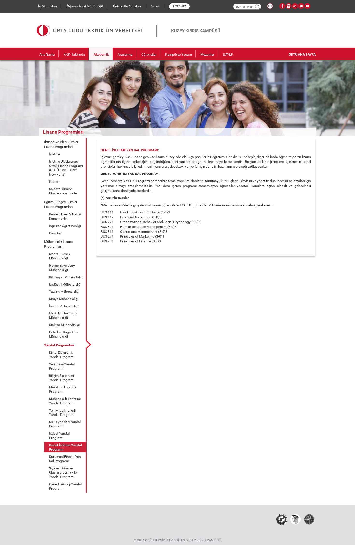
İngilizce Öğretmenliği (65, 226)
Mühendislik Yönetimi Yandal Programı (65, 401)
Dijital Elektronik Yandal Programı (61, 355)
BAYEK (228, 54)
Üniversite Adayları (127, 6)
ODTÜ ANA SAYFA (302, 54)
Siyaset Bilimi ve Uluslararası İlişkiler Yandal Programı (63, 472)
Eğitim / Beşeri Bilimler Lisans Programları (60, 204)
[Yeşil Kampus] (295, 519)
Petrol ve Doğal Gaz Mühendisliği (63, 334)
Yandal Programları (59, 345)
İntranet (179, 6)
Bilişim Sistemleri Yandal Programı (61, 378)
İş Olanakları (47, 6)
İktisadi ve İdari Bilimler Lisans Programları (61, 144)
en (270, 6)
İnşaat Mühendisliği (63, 306)
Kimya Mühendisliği (63, 299)
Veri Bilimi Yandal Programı (62, 366)
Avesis (155, 6)
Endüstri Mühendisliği (65, 284)
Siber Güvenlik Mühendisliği (59, 256)
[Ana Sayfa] (96, 25)
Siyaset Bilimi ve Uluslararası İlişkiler (63, 191)
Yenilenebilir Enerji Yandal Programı (62, 412)
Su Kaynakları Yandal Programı (65, 424)
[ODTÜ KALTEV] (309, 519)
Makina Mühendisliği (64, 325)
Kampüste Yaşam (178, 54)
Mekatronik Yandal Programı (63, 389)
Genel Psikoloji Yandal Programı (65, 486)
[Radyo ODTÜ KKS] (282, 519)
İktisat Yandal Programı (59, 436)
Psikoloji (55, 233)
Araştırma (125, 54)
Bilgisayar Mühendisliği (66, 277)
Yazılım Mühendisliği (64, 291)
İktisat (53, 182)
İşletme (54, 154)
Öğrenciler (148, 54)
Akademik (101, 54)
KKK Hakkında (74, 54)
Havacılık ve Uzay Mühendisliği (62, 268)
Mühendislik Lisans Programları (58, 244)
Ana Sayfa (47, 54)
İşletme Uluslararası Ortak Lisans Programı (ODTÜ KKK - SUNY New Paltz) (66, 168)
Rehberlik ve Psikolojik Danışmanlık (65, 216)
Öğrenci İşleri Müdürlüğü (85, 6)
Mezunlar (207, 54)
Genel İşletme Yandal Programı (65, 447)
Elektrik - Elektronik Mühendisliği (63, 315)
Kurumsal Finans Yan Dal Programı (65, 459)
